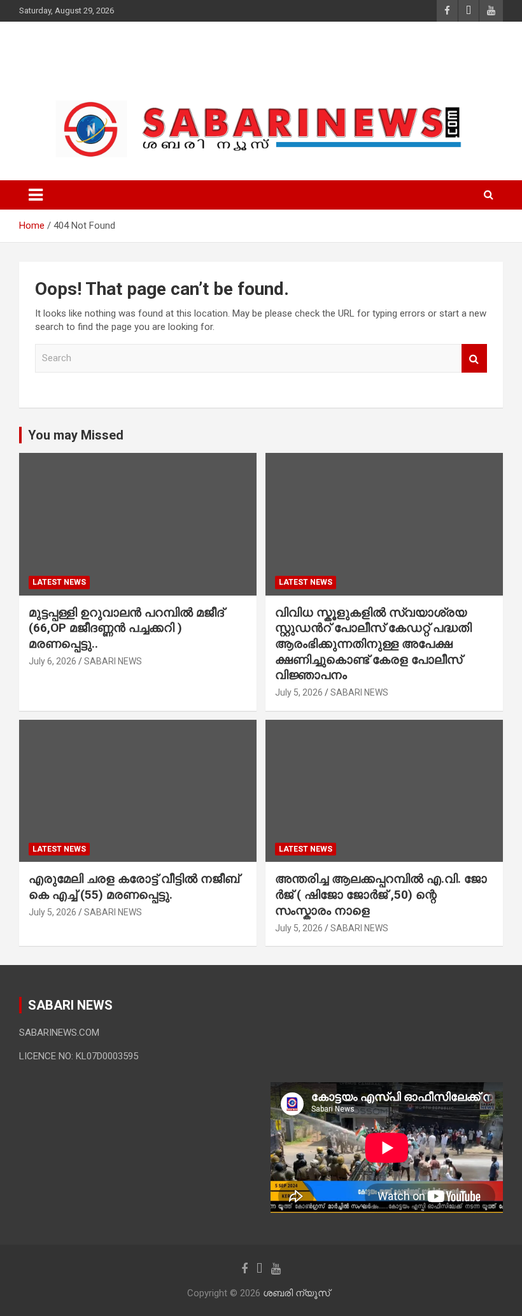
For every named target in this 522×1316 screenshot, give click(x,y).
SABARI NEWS (113, 661)
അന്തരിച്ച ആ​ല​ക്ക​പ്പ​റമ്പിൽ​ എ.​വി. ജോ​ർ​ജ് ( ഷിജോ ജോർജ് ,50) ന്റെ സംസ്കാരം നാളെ (381, 894)
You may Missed (75, 435)
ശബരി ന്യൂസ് (108, 57)
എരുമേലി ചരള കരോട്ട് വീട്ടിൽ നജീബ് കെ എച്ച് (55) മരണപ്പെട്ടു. (134, 886)
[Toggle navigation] (35, 195)
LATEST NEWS (59, 582)
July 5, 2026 (299, 692)
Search (474, 358)
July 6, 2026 (52, 661)
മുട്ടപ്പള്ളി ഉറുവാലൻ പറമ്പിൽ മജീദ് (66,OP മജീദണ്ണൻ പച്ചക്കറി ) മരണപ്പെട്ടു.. (126, 628)
